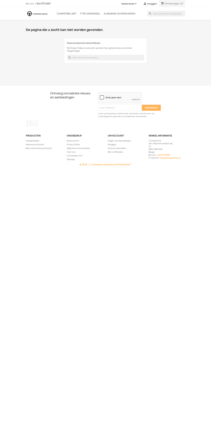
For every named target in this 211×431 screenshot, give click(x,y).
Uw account (116, 135)
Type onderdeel (90, 13)
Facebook (29, 123)
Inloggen (112, 144)
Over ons (71, 152)
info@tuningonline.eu (170, 157)
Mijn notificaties (115, 152)
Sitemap (71, 159)
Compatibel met (67, 13)
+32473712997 (43, 3)
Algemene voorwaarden (119, 13)
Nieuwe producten (35, 144)
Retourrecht (73, 140)
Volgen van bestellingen (119, 140)
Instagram (35, 123)
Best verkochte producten (39, 148)
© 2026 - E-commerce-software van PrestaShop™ (106, 164)
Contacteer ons (75, 155)
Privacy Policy (73, 144)
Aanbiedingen (32, 140)
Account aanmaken (117, 148)
